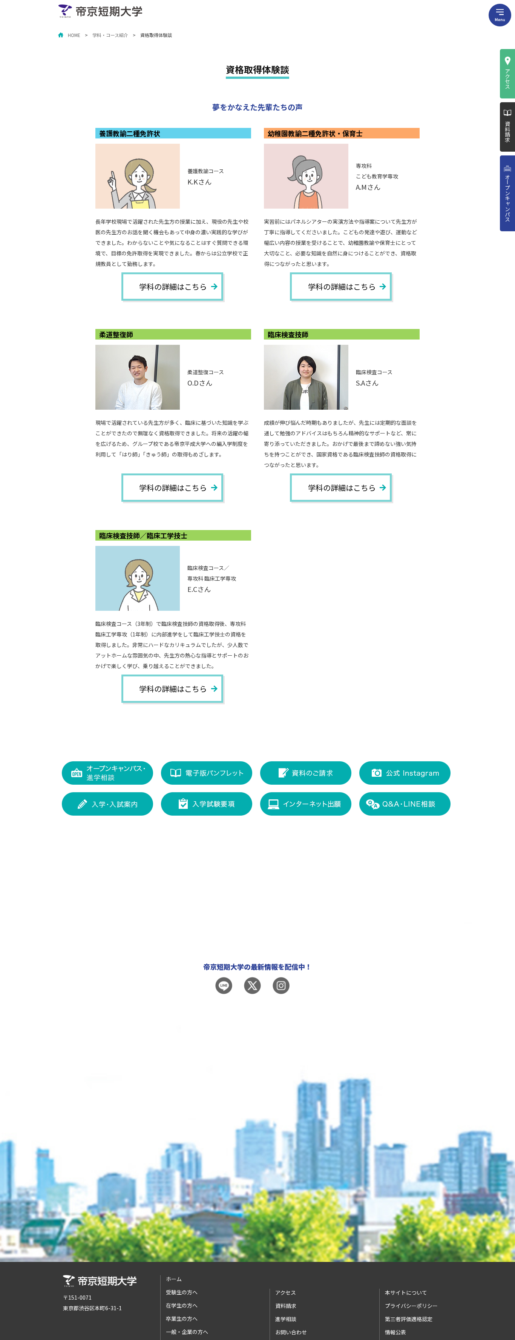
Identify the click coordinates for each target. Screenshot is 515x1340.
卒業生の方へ (182, 1318)
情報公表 (395, 1332)
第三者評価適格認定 (408, 1319)
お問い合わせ (291, 1332)
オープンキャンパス (507, 198)
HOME (74, 35)
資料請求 (507, 131)
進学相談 (285, 1319)
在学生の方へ (182, 1305)
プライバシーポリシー (411, 1305)
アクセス (507, 78)
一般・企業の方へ (187, 1331)
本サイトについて (406, 1292)
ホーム (174, 1279)
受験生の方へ (182, 1292)
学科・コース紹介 (110, 35)
